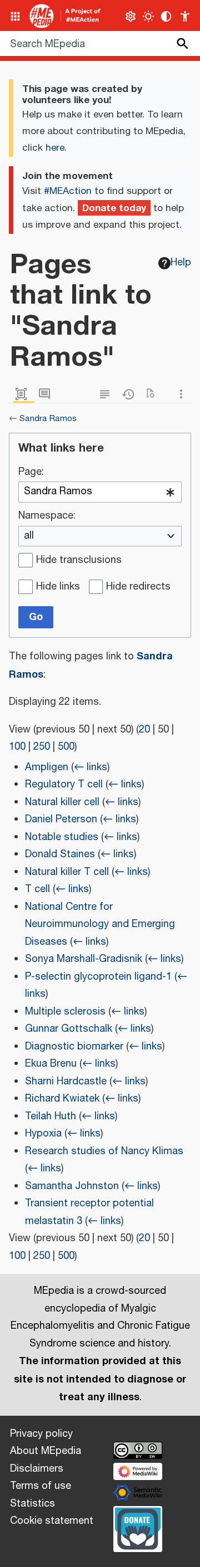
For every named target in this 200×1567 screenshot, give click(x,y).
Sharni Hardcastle (66, 1081)
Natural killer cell (62, 802)
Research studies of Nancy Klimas (104, 1151)
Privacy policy (41, 1434)
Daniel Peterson (61, 819)
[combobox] (100, 492)
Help (181, 262)
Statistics (32, 1504)
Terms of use (40, 1486)
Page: (31, 472)
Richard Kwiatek (62, 1099)
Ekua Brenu (51, 1064)
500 (66, 747)
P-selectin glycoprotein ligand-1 (98, 977)
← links (90, 767)
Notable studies (61, 837)
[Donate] (137, 1527)
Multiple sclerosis (65, 1012)
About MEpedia (45, 1451)
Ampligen (46, 767)
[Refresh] (153, 394)
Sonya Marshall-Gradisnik (83, 959)
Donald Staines (60, 854)
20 (144, 730)
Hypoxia (43, 1133)
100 (17, 747)
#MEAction (68, 191)
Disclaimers (36, 1469)
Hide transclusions (79, 561)
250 (41, 747)
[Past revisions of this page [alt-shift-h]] (130, 394)
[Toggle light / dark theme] (148, 16)
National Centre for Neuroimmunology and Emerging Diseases (100, 924)
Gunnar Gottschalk (68, 1029)
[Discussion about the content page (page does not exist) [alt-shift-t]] (47, 394)
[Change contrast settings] (166, 16)
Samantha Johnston (72, 1186)
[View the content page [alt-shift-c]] (23, 394)
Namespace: (47, 516)
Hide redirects (138, 587)
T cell (37, 889)
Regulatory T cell (64, 784)
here (55, 148)
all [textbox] (29, 536)
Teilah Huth (50, 1116)
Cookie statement (51, 1521)
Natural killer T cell (67, 872)
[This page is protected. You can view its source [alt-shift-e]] (107, 394)
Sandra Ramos (48, 418)
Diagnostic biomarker (74, 1046)
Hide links (58, 587)
